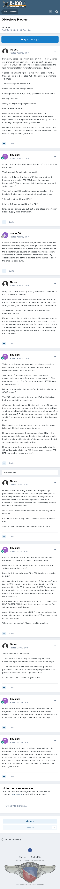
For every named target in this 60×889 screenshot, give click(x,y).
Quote (11, 143)
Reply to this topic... (17, 806)
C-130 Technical (23, 30)
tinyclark (15, 154)
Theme (23, 857)
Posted (19, 53)
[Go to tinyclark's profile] (5, 156)
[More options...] (55, 51)
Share (31, 821)
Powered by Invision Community (30, 885)
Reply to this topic (30, 39)
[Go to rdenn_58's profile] (5, 235)
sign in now (17, 794)
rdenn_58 (15, 233)
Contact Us (35, 857)
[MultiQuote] (4, 143)
